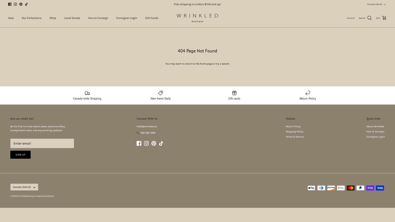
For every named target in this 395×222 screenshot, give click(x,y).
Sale (11, 18)
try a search (222, 63)
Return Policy (293, 126)
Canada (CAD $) (374, 4)
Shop (53, 18)
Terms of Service (295, 136)
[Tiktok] (26, 4)
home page (206, 63)
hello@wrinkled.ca (147, 126)
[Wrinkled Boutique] (197, 18)
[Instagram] (15, 4)
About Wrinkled (375, 126)
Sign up (20, 154)
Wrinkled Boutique (26, 196)
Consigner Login (126, 18)
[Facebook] (9, 4)
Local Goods (72, 18)
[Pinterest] (20, 4)
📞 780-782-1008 (146, 132)
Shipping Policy (294, 131)
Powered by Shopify (45, 196)
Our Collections (32, 18)
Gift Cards (151, 18)
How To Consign (375, 131)
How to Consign (98, 18)
